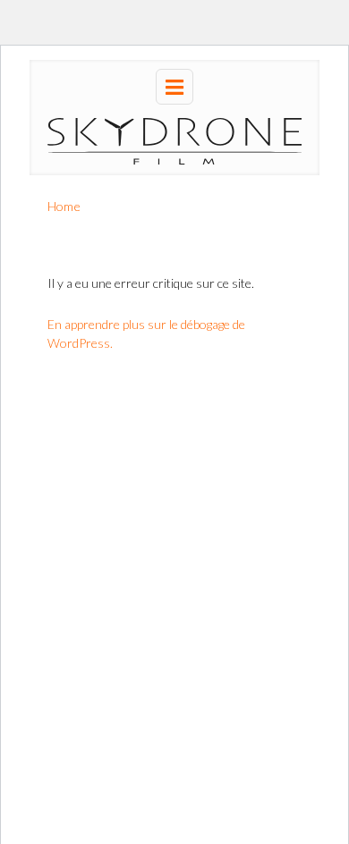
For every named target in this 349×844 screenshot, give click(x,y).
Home (64, 206)
